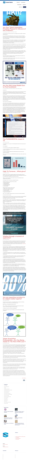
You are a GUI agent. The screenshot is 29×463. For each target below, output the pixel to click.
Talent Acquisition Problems (19, 88)
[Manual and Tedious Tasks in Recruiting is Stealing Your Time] (16, 409)
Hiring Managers (18, 438)
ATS (3, 88)
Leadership (17, 439)
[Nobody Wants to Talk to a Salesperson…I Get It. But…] (5, 416)
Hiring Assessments (6, 395)
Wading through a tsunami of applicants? (13, 237)
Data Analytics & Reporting (7, 393)
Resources (19, 4)
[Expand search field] (24, 380)
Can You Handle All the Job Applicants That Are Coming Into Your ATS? (19, 424)
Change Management (6, 88)
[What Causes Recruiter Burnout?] (16, 416)
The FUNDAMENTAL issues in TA (13, 140)
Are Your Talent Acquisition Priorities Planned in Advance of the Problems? (14, 28)
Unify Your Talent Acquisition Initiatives (8, 412)
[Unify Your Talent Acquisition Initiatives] (5, 409)
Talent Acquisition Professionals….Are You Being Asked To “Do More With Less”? (14, 340)
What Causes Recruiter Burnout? (18, 418)
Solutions (23, 2)
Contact (24, 4)
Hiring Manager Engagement (12, 88)
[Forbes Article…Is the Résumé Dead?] (5, 421)
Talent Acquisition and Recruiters (20, 436)
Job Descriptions (5, 397)
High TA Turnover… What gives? (14, 171)
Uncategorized (5, 403)
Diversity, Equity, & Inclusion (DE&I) (7, 394)
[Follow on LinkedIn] (3, 441)
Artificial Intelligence (6, 386)
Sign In (24, 7)
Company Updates (6, 392)
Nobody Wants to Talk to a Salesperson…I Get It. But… (8, 418)
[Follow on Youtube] (6, 441)
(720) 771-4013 (5, 444)
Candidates (17, 437)
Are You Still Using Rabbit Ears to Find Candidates (14, 86)
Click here (24, 243)
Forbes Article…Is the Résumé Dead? (9, 424)
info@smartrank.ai (5, 446)
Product (18, 2)
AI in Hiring (5, 385)
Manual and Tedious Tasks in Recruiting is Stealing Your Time (19, 412)
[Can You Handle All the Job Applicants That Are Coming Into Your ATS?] (16, 421)
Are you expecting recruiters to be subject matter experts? (14, 298)
